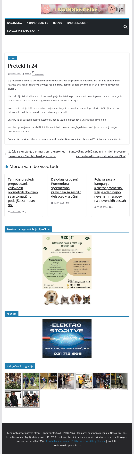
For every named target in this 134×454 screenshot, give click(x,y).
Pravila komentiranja (57, 441)
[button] (87, 23)
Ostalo (57, 22)
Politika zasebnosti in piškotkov (88, 441)
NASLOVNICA (14, 22)
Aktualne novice (37, 22)
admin (28, 73)
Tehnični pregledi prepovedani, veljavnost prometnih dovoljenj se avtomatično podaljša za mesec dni (23, 192)
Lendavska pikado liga (21, 30)
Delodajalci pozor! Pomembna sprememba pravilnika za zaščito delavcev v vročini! (66, 188)
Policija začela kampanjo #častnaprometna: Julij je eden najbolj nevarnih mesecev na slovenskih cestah (110, 190)
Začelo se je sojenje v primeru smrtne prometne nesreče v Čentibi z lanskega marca (36, 154)
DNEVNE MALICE (76, 22)
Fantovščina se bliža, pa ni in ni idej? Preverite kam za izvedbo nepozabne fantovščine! (97, 154)
